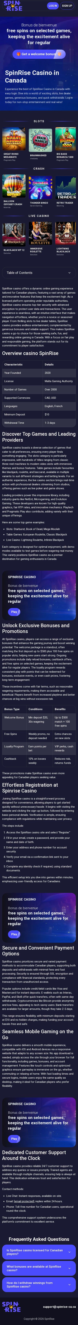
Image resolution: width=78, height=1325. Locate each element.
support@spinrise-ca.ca (59, 1307)
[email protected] (24, 1201)
